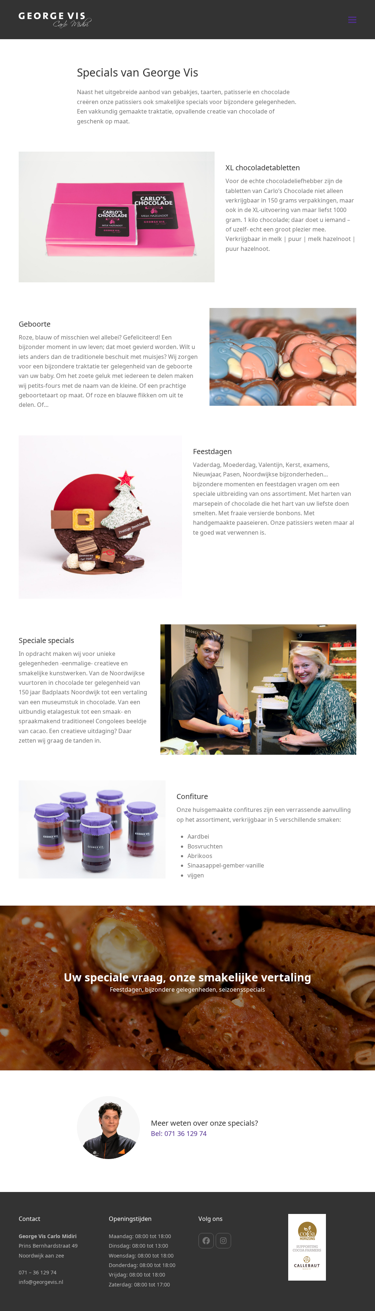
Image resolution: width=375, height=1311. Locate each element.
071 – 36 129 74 (37, 1272)
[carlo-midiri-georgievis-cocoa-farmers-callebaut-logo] (307, 1247)
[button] (352, 19)
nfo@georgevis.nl (41, 1281)
